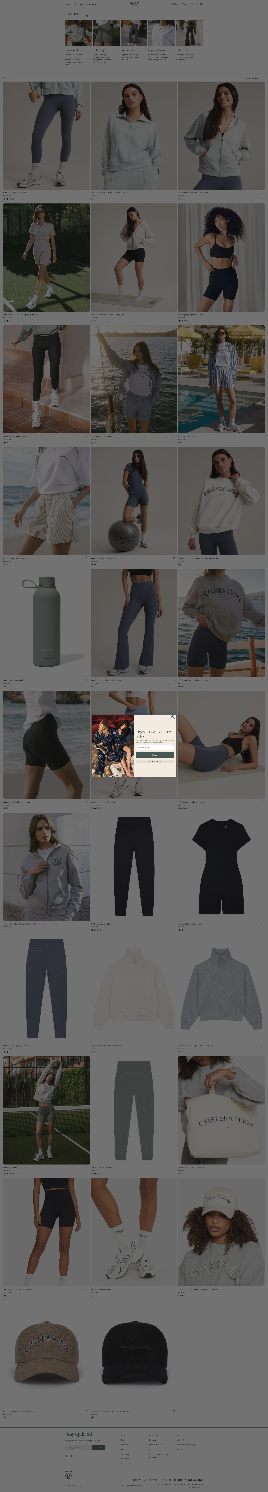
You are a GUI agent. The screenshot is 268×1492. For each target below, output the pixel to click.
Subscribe (155, 755)
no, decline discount (155, 761)
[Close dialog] (173, 717)
